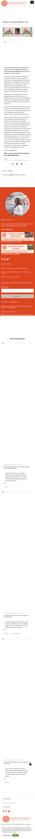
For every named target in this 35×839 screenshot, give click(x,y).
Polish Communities (14, 24)
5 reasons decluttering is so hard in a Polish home (16, 616)
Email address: (5, 287)
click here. (24, 226)
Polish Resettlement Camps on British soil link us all (17, 763)
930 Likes (6, 782)
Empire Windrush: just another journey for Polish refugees (16, 467)
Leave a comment (16, 633)
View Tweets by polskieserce (9, 302)
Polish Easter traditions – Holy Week (10, 276)
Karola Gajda (14, 106)
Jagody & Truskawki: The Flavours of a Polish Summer (14, 268)
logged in (12, 174)
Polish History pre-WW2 (9, 803)
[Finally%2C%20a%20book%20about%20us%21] (12, 164)
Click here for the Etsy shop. (9, 311)
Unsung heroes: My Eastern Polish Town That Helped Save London (15, 272)
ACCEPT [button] (15, 835)
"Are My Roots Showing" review (12, 160)
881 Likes (6, 633)
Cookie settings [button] (6, 835)
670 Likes (6, 486)
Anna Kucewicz (12, 464)
